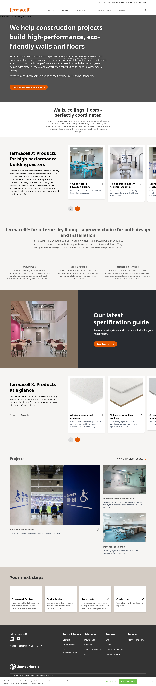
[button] (52, 10)
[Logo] (20, 10)
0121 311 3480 (35, 645)
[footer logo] (78, 667)
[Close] (152, 681)
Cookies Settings (109, 681)
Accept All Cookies (128, 681)
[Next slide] (77, 208)
